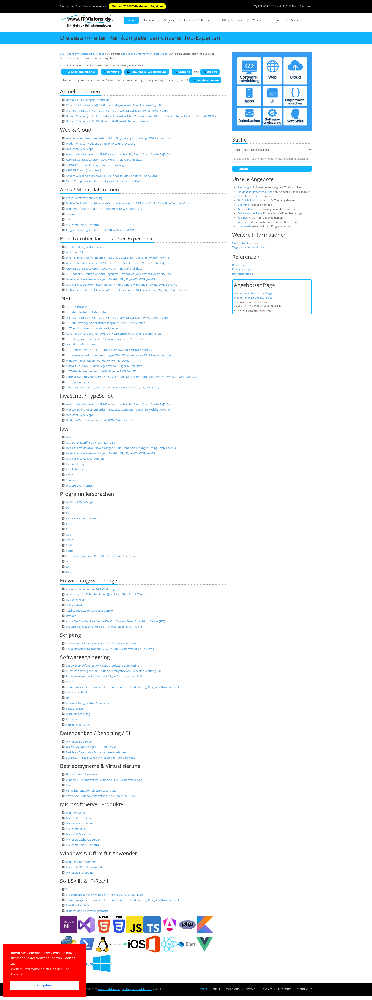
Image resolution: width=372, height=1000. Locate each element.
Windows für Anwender (81, 862)
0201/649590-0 (267, 6)
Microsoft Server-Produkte (91, 804)
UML (69, 698)
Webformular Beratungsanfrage (253, 297)
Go (68, 567)
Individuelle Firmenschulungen (256, 192)
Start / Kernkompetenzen (91, 6)
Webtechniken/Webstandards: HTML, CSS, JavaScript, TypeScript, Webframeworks (118, 138)
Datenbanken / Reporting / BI (95, 733)
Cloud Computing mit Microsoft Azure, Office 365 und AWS (103, 181)
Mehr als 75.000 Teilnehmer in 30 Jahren (137, 6)
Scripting (70, 634)
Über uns (276, 20)
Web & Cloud (75, 129)
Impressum (284, 989)
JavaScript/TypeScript (79, 149)
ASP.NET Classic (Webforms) (83, 170)
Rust (69, 529)
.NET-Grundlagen (77, 307)
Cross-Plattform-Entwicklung (84, 198)
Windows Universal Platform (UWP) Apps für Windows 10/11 (104, 209)
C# (67, 513)
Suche (295, 20)
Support (212, 72)
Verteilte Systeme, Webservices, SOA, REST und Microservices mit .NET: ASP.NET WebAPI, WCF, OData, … (131, 377)
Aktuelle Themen (80, 91)
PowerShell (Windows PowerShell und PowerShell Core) (101, 556)
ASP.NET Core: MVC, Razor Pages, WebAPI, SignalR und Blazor (104, 160)
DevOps (71, 616)
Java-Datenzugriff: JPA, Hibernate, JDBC (90, 442)
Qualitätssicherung (78, 714)
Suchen (243, 169)
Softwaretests (75, 605)
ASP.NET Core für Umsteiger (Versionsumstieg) (95, 165)
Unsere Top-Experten (245, 243)
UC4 (68, 561)
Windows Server (76, 813)
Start (131, 20)
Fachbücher (245, 217)
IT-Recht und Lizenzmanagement (87, 911)
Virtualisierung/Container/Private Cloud (91, 790)
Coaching (184, 72)
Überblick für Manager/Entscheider (88, 100)
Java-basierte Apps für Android (85, 459)
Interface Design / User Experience (87, 247)
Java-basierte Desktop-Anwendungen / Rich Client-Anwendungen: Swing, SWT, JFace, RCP (122, 285)
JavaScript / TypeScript (86, 395)
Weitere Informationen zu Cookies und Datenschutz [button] (40, 971)
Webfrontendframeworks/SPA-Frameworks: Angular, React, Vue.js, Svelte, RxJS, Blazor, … (122, 154)
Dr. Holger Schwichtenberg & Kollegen (83, 53)
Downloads (244, 226)
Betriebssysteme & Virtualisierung (100, 765)
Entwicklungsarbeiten (81, 72)
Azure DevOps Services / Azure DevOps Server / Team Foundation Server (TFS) (115, 621)
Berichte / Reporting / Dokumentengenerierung (96, 752)
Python (70, 551)
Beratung (169, 20)
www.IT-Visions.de (109, 989)
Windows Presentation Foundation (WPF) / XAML (97, 360)
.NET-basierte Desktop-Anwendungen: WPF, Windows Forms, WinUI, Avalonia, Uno (118, 274)
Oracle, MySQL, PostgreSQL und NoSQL (91, 747)
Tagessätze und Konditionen (249, 247)
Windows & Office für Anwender (98, 853)
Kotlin (69, 475)
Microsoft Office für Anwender (85, 867)
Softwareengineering (85, 657)
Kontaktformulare (207, 80)
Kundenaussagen (242, 269)
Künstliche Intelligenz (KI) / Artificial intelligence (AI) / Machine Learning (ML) (114, 105)
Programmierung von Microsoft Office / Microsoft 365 (100, 230)
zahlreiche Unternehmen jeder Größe (144, 53)
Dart (68, 508)
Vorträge (243, 222)
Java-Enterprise (75, 469)
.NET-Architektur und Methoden (86, 312)
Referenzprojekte (242, 274)
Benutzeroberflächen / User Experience (107, 238)
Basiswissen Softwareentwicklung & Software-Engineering (102, 665)
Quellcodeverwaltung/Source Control (89, 610)
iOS (68, 219)
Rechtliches (304, 989)
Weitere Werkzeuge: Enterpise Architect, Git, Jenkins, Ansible (104, 627)
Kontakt (266, 989)
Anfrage (307, 6)
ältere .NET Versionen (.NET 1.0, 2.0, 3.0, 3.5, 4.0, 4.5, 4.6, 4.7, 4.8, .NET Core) (112, 387)
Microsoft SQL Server (79, 741)
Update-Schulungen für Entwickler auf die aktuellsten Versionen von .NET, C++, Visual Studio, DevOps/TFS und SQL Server (143, 116)
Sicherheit (72, 719)
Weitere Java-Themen (79, 485)
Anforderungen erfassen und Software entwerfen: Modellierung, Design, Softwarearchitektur (125, 687)
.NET (65, 298)
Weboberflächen (76, 252)
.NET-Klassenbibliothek (80, 344)
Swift (69, 545)
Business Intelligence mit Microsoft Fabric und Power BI (101, 758)
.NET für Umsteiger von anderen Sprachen (92, 328)
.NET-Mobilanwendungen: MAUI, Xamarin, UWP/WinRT (101, 371)
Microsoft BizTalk (76, 829)
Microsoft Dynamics (78, 834)
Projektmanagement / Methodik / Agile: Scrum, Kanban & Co (104, 676)
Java (65, 428)
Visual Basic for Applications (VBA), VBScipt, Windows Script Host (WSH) (111, 649)
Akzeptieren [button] (45, 985)
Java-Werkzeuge (76, 464)
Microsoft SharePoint (79, 823)
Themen (149, 20)
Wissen (256, 20)
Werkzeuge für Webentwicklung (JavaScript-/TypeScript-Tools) (105, 594)
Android (71, 214)
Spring (70, 480)
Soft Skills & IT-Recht (84, 880)
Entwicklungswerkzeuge (88, 580)
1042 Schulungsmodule (252, 200)
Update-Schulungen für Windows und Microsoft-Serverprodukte (107, 121)
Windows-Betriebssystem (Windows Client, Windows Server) (104, 780)
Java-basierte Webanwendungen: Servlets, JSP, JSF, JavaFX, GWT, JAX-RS (110, 279)
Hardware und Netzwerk (81, 774)
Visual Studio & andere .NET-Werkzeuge (91, 589)
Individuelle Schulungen (198, 20)
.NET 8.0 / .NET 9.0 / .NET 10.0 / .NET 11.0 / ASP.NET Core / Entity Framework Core (117, 110)
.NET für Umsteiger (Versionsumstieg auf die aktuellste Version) (106, 323)
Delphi (70, 572)
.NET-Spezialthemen (78, 382)
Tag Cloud (233, 989)
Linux (69, 785)
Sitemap (250, 989)
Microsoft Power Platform (82, 225)
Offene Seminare (232, 20)
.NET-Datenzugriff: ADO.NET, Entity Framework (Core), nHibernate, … (109, 350)
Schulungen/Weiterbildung (148, 72)
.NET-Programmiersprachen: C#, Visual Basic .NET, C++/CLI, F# (105, 339)
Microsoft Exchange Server (83, 839)
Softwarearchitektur (78, 692)
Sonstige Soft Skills (78, 725)
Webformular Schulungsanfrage (253, 293)
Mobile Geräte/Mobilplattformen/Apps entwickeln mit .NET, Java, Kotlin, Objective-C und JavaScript (128, 203)
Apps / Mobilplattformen (89, 189)
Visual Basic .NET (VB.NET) (82, 518)
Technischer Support (250, 209)
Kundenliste (239, 265)
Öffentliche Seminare (250, 196)
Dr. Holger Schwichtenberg (138, 989)
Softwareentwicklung (250, 213)
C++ (68, 524)
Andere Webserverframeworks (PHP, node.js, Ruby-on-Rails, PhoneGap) (111, 176)
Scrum (70, 682)
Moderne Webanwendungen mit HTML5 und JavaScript (101, 143)
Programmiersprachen (87, 493)
